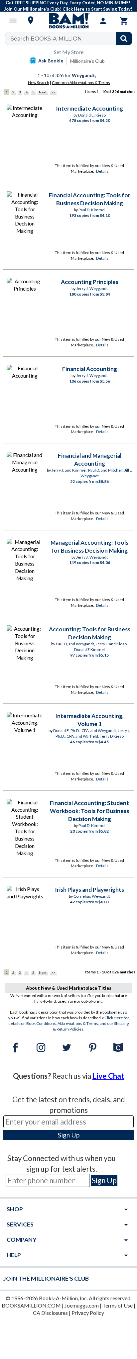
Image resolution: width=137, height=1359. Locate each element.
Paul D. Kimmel (91, 209)
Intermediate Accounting (89, 108)
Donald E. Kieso (92, 115)
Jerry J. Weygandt (92, 288)
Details (102, 171)
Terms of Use (117, 1305)
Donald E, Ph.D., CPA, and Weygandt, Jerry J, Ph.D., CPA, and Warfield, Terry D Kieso (91, 733)
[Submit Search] (124, 38)
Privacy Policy (87, 1313)
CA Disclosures (50, 1313)
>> (53, 92)
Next (43, 92)
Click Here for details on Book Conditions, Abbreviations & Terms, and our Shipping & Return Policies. (68, 1023)
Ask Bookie (50, 60)
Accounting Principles (89, 281)
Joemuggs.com (82, 1305)
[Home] (68, 21)
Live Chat (108, 1075)
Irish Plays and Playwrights (89, 889)
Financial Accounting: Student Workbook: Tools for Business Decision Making (89, 810)
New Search (38, 82)
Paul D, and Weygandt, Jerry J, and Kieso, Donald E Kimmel (92, 646)
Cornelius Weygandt (91, 896)
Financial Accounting (89, 368)
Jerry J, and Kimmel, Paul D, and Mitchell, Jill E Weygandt (92, 473)
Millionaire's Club (87, 61)
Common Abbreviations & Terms (81, 82)
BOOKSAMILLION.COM (31, 1305)
